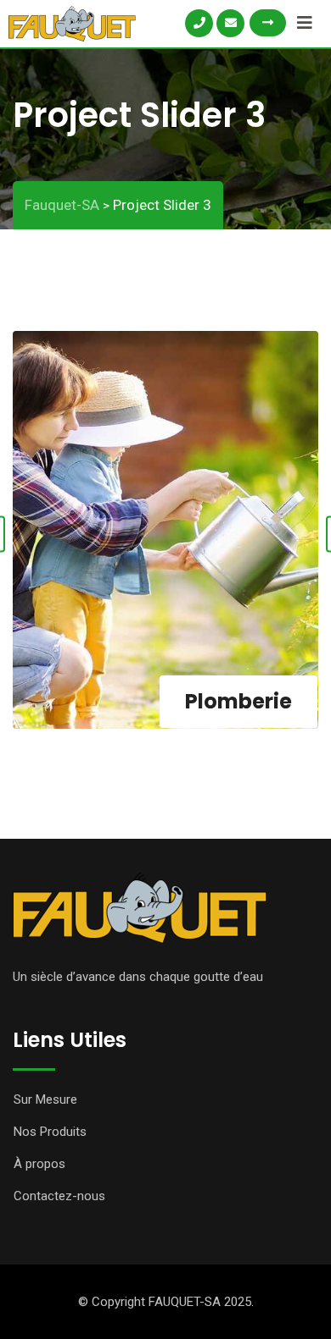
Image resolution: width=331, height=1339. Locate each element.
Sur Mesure (45, 1099)
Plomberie (238, 701)
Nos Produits (50, 1131)
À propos (39, 1163)
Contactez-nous (59, 1196)
